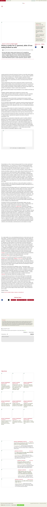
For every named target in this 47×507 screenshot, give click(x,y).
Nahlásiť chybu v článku (21, 299)
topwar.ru (16, 292)
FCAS (8, 255)
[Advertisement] (23, 14)
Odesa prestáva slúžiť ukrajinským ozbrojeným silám (39, 31)
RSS (1, 503)
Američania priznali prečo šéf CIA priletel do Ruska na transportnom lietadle (40, 27)
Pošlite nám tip (30, 299)
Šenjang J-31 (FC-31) (18, 258)
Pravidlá (9, 503)
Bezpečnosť (7, 382)
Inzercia (3, 503)
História (18, 382)
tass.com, (6, 292)
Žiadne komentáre (4, 383)
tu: (32, 180)
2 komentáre (31, 460)
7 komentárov (26, 402)
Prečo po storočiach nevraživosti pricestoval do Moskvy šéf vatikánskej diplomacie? (40, 40)
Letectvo (25, 441)
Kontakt (6, 503)
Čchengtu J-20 (4, 258)
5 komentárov (14, 419)
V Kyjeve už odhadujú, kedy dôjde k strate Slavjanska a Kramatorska (40, 35)
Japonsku (3, 274)
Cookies (12, 503)
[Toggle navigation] (2, 6)
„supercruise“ (18, 206)
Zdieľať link (13, 299)
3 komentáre (31, 441)
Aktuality (3, 382)
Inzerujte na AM (8, 0)
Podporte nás (2, 0)
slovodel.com (21, 292)
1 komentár (3, 402)
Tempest (3, 252)
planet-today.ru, (11, 292)
